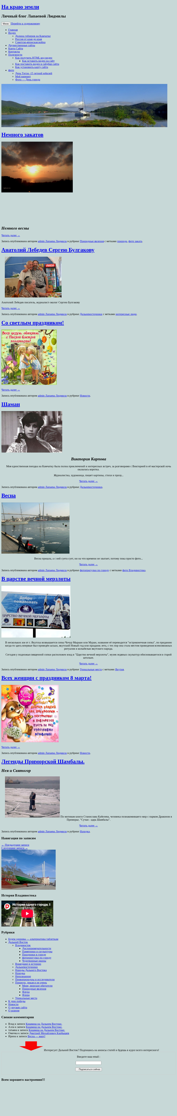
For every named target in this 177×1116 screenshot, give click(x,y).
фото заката (135, 241)
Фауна (26, 991)
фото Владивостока (133, 570)
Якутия (119, 669)
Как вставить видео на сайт (38, 60)
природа (122, 241)
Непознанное (23, 976)
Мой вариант (23, 76)
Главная (13, 29)
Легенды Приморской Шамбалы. (43, 761)
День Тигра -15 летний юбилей (33, 73)
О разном (13, 1010)
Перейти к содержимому (25, 23)
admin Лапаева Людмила (52, 241)
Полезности (15, 54)
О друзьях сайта (17, 1007)
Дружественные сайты (21, 45)
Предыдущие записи (15, 844)
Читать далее (10, 235)
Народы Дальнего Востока (31, 970)
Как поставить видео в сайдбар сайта (37, 64)
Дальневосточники (91, 314)
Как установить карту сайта (31, 67)
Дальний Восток (18, 942)
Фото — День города (27, 79)
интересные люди (126, 314)
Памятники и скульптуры (37, 951)
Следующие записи (14, 848)
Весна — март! (36, 1036)
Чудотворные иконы (34, 960)
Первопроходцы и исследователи (35, 979)
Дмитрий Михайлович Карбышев (49, 1033)
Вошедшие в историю (28, 963)
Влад (11, 1023)
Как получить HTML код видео (33, 57)
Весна (8, 495)
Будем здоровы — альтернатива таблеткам (33, 939)
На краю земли (20, 7)
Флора (26, 995)
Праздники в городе (34, 954)
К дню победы (16, 1001)
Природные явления (92, 241)
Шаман (10, 404)
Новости (85, 395)
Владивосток (23, 945)
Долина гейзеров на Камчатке (33, 36)
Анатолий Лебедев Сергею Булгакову (47, 250)
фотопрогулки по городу (94, 570)
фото (11, 70)
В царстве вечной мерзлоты (36, 579)
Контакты (14, 51)
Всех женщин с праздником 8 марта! (46, 678)
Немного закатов (22, 134)
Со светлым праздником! (32, 323)
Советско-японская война (30, 42)
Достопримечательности (36, 948)
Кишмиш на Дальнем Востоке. (44, 1023)
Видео (12, 32)
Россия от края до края (28, 39)
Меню (6, 23)
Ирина (12, 1036)
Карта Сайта (15, 48)
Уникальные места (91, 669)
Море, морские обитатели (37, 985)
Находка (85, 831)
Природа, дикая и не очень (31, 982)
